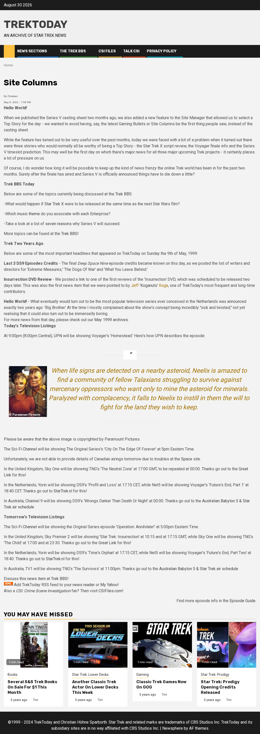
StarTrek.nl (63, 491)
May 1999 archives (111, 319)
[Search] (252, 51)
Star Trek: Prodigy (215, 675)
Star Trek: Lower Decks (90, 675)
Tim (35, 700)
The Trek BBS (73, 51)
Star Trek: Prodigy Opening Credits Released (220, 687)
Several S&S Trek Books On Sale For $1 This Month (32, 687)
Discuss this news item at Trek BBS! (36, 578)
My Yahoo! (109, 584)
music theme (28, 213)
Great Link (107, 542)
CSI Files (107, 51)
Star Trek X (54, 203)
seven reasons (58, 223)
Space (186, 459)
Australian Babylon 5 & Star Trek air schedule (198, 568)
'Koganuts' (149, 285)
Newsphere (172, 728)
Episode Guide (242, 600)
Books (13, 675)
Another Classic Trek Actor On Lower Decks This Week (95, 687)
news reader (84, 584)
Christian (13, 96)
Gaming (142, 675)
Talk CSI (131, 51)
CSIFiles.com (110, 590)
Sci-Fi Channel (24, 449)
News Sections (32, 51)
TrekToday (36, 24)
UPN (58, 335)
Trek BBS (123, 194)
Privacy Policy (161, 51)
